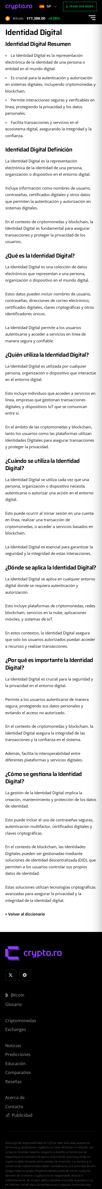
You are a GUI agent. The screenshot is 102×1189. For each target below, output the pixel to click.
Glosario (13, 1004)
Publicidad (22, 1115)
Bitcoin (17, 995)
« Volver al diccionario (25, 914)
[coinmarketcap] (24, 975)
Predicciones (18, 1054)
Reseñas (13, 1081)
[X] (10, 975)
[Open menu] (92, 17)
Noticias (13, 1045)
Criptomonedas (20, 1020)
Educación (15, 1063)
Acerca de (15, 1097)
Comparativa (18, 1072)
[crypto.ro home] (18, 7)
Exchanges (15, 1029)
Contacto (14, 1106)
